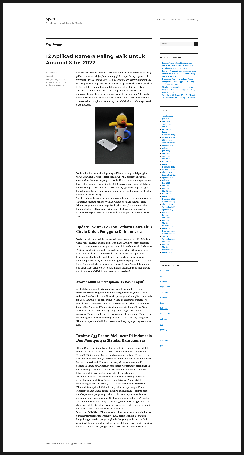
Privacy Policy (191, 19)
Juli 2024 (165, 180)
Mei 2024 (166, 186)
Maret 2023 (166, 223)
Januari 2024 (167, 196)
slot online (164, 271)
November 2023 (168, 202)
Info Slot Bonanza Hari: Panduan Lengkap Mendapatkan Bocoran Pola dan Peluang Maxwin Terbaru (179, 73)
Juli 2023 (165, 212)
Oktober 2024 (167, 172)
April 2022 (166, 244)
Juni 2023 (166, 215)
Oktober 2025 (167, 140)
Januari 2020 (167, 252)
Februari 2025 (167, 161)
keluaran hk (165, 314)
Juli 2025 (165, 148)
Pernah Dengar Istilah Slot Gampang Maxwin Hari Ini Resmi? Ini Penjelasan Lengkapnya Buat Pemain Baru (177, 65)
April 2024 (166, 188)
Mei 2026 (166, 121)
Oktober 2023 (167, 204)
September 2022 (168, 239)
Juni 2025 (166, 151)
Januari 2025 (167, 164)
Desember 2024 (168, 167)
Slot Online (50, 76)
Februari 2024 (167, 194)
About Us (161, 19)
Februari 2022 (167, 250)
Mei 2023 (166, 218)
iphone (49, 82)
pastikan (62, 82)
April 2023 (166, 220)
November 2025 (168, 137)
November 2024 (168, 170)
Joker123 (163, 330)
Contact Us (175, 19)
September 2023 (168, 207)
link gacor (164, 308)
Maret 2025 (166, 159)
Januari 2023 (167, 228)
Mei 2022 (166, 242)
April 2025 (166, 156)
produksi (49, 85)
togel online (165, 287)
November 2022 (168, 234)
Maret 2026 (167, 127)
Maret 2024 (166, 191)
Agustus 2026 (167, 116)
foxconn (61, 80)
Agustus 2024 (167, 178)
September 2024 (168, 175)
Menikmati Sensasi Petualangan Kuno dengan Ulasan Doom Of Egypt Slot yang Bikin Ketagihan (178, 89)
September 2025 (168, 143)
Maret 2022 (166, 247)
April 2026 (166, 124)
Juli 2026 (165, 119)
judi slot (163, 319)
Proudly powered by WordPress (78, 444)
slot (161, 324)
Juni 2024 (166, 183)
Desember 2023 (168, 199)
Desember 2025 (168, 135)
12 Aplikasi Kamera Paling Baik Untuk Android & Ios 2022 (95, 59)
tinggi (61, 85)
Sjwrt (51, 19)
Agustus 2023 (167, 210)
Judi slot (163, 346)
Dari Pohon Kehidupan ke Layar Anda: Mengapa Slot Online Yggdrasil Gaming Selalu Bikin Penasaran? (178, 81)
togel (162, 276)
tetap (56, 85)
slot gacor (164, 292)
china (48, 80)
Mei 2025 (166, 153)
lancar (55, 82)
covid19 (54, 80)
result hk (163, 281)
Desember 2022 (168, 231)
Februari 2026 (168, 129)
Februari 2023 (167, 226)
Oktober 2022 (167, 236)
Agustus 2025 (167, 145)
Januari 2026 (167, 132)
